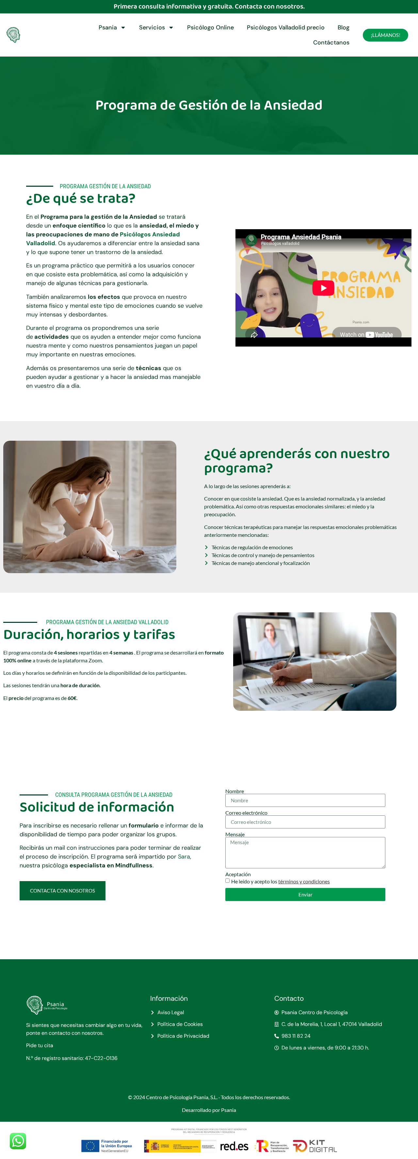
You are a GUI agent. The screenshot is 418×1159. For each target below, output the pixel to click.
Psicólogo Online (210, 27)
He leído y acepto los (280, 881)
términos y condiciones (304, 881)
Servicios (152, 27)
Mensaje (235, 834)
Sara (184, 857)
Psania (108, 27)
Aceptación (238, 874)
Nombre (234, 791)
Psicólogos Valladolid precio (286, 27)
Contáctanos (331, 42)
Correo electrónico (246, 812)
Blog (343, 27)
